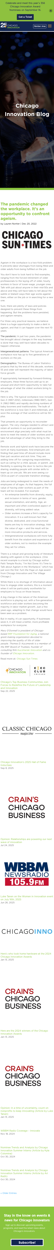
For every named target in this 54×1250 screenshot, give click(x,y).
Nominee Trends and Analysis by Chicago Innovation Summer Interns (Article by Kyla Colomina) (25, 1150)
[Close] (51, 11)
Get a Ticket (25, 17)
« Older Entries (9, 1193)
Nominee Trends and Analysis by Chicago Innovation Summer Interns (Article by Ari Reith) (24, 1173)
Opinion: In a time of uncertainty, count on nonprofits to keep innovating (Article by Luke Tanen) (27, 1111)
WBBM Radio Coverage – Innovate (20, 1131)
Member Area (40, 26)
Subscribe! (27, 1242)
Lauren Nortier (12, 224)
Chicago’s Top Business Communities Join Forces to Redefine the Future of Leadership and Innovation (26, 685)
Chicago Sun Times (27, 659)
